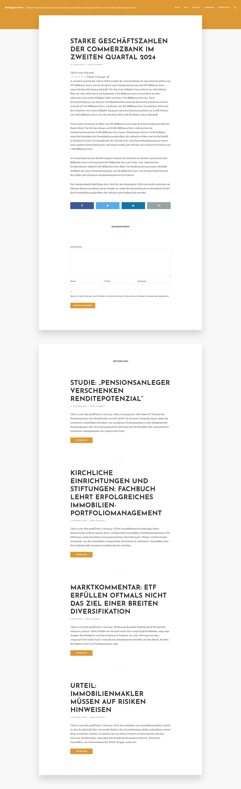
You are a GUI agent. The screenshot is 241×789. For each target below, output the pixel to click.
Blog (177, 7)
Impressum (209, 7)
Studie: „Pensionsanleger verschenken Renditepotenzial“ (120, 391)
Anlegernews (14, 7)
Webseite (141, 281)
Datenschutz (224, 7)
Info (186, 7)
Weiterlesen (81, 440)
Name (73, 281)
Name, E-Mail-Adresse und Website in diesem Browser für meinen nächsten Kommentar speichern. (119, 296)
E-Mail (107, 281)
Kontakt (196, 7)
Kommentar (76, 247)
